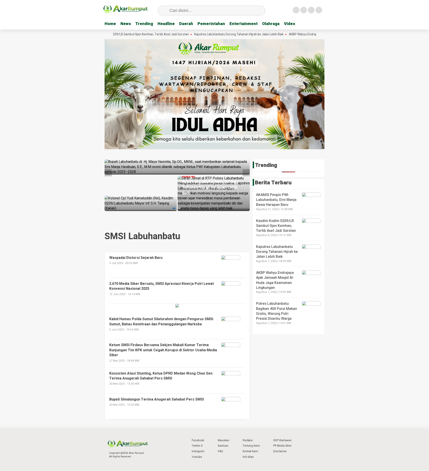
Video (289, 24)
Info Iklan (248, 457)
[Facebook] (296, 10)
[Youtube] (318, 10)
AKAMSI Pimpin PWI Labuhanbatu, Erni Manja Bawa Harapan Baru (276, 200)
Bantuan (223, 446)
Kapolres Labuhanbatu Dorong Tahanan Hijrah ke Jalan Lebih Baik (219, 34)
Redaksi (248, 440)
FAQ (220, 451)
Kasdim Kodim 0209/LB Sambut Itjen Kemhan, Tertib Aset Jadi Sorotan (120, 34)
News (125, 24)
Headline (166, 24)
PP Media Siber (282, 446)
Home (110, 24)
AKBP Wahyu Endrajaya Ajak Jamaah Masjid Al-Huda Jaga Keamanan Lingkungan (275, 280)
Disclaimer (280, 451)
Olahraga (271, 24)
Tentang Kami (251, 446)
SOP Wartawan (282, 440)
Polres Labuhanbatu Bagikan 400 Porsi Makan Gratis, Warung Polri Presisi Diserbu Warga (276, 311)
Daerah (186, 24)
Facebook (198, 440)
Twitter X (197, 446)
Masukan (223, 440)
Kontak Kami (250, 451)
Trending (144, 24)
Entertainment (243, 24)
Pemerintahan (211, 24)
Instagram (198, 451)
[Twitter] (303, 10)
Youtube (197, 457)
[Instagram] (311, 10)
